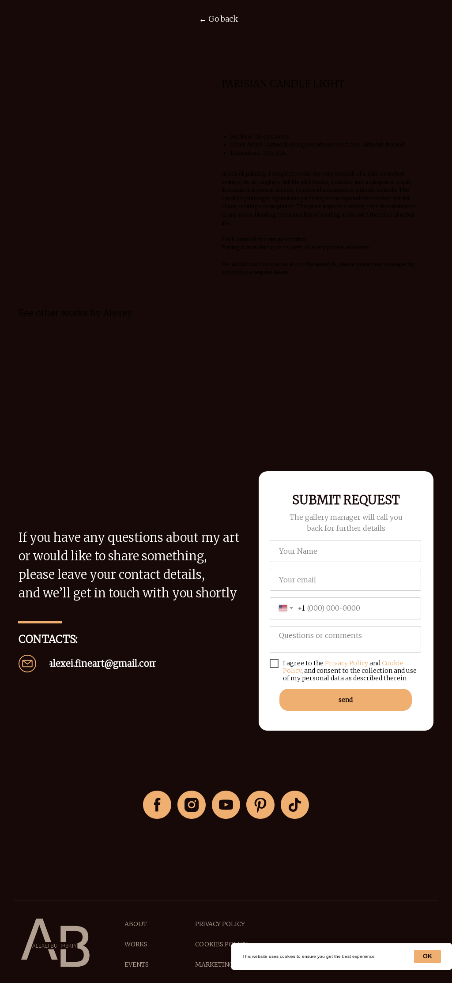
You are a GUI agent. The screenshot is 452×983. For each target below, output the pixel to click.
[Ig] (191, 805)
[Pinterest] (260, 805)
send (346, 700)
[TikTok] (295, 805)
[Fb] (157, 805)
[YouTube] (226, 805)
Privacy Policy (346, 663)
